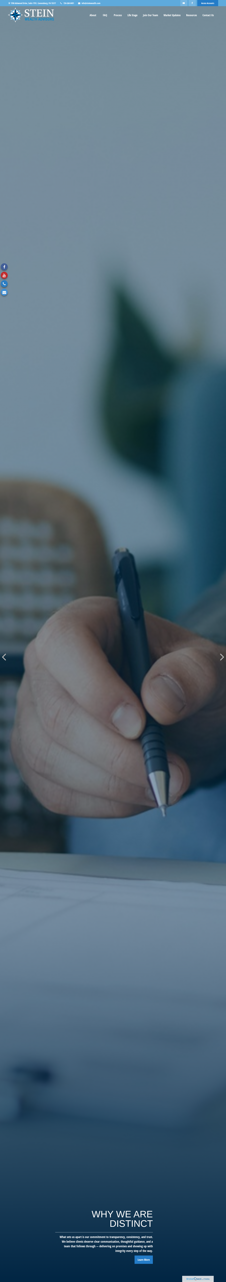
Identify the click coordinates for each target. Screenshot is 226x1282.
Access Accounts (207, 3)
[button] (92, 15)
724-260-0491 (68, 3)
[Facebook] (192, 3)
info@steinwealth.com (91, 3)
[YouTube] (183, 3)
